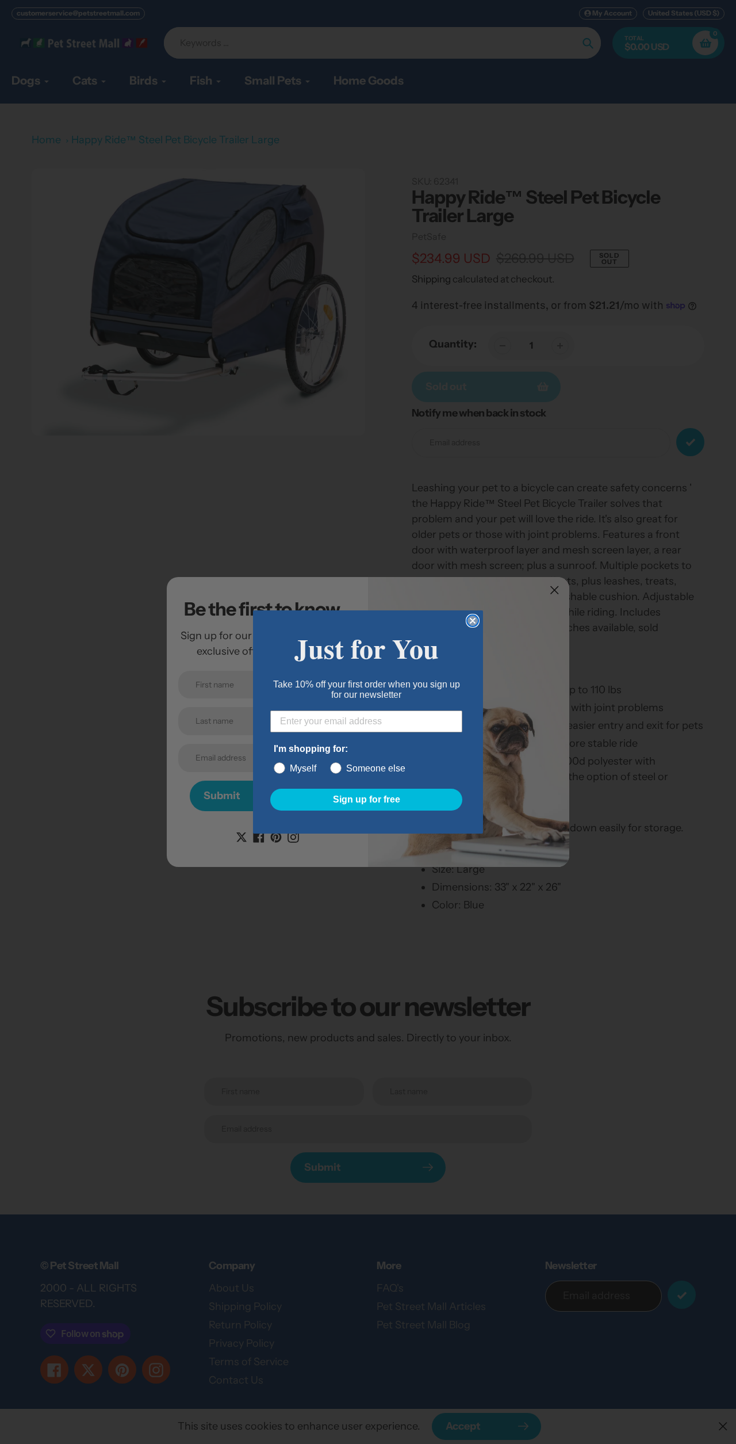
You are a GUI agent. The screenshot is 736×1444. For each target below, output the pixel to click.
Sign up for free (366, 799)
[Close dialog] (472, 621)
